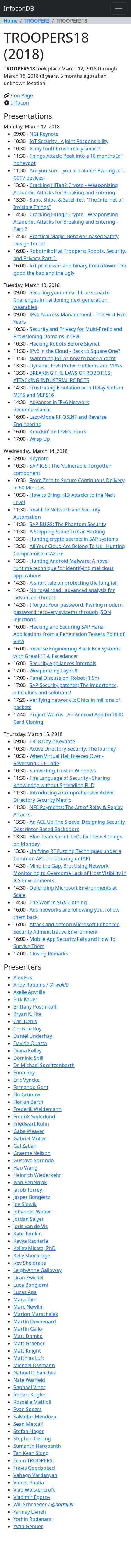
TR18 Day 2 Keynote (52, 741)
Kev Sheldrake (29, 1263)
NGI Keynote (44, 134)
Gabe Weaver (28, 1131)
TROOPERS (37, 20)
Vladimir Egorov (31, 1497)
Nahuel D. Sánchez (34, 1372)
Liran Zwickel (28, 1277)
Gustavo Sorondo (33, 1160)
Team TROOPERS (32, 1460)
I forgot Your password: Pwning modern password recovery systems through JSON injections (68, 612)
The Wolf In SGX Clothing (58, 902)
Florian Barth (28, 1101)
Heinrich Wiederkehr (37, 1175)
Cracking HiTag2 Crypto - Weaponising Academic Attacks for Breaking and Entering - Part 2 (65, 221)
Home (11, 20)
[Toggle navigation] (118, 8)
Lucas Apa (25, 1292)
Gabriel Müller (29, 1138)
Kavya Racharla (30, 1241)
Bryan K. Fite (27, 1014)
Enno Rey (24, 1072)
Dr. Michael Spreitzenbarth (44, 1065)
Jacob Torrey (27, 1189)
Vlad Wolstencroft (34, 1489)
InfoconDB (19, 8)
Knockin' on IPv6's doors (58, 431)
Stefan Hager (28, 1431)
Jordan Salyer (28, 1219)
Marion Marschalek (35, 1314)
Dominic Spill (28, 1058)
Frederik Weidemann (37, 1109)
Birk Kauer (25, 999)
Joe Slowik (25, 1204)
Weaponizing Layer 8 (53, 670)
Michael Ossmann (34, 1365)
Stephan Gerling (32, 1438)
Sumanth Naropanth (37, 1445)
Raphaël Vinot (29, 1387)
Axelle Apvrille (29, 992)
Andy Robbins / (41, 984)
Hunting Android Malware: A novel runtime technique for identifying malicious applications (63, 568)
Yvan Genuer (28, 1526)
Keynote (39, 458)
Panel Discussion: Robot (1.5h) (64, 678)
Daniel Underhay (32, 1036)
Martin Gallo (27, 1328)
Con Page (22, 95)
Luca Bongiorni (30, 1284)
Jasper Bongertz (31, 1197)
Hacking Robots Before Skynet (65, 343)
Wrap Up (40, 438)
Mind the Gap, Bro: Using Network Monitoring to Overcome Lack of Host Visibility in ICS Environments (69, 873)
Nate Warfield (29, 1380)
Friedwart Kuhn (31, 1123)
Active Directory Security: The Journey (73, 748)
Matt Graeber (29, 1343)
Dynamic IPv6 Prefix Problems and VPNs (76, 365)
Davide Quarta (30, 1043)
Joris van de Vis (30, 1226)
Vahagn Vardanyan (35, 1475)
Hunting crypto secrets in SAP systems (74, 539)
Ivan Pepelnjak (30, 1182)
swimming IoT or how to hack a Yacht (73, 358)
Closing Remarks (49, 953)
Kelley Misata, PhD (34, 1248)
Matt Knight (27, 1350)
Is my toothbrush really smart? (65, 148)
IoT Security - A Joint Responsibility (69, 141)
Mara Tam (25, 1299)
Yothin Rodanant (32, 1519)
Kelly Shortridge (31, 1255)
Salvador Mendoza (34, 1416)
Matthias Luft (28, 1358)
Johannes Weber (32, 1211)
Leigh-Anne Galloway (37, 1270)
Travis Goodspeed (34, 1467)
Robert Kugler (29, 1394)
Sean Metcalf (28, 1424)
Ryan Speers (27, 1409)
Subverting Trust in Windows (63, 770)
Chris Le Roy (27, 1028)
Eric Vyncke (26, 1080)
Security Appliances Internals (63, 663)
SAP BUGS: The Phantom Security (68, 524)
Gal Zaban (25, 1145)
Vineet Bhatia (28, 1482)
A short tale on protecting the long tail (74, 582)
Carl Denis (25, 1021)
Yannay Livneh (29, 1511)
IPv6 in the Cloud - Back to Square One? (75, 351)
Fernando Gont (30, 1087)
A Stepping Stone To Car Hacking (67, 531)
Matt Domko (28, 1336)
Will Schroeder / (43, 1504)
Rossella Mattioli (32, 1402)
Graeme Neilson (32, 1153)
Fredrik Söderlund (34, 1116)
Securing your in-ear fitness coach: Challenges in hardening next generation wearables (61, 299)
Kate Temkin (27, 1233)
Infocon (20, 102)
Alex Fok (22, 977)
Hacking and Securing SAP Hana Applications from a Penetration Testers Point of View (69, 634)
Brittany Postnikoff (35, 1006)
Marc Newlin (27, 1306)
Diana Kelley (27, 1050)
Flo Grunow (26, 1094)
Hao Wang (25, 1167)
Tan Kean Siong (31, 1453)
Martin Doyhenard (34, 1321)
